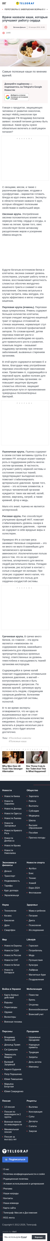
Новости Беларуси (9, 971)
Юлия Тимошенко (13, 1079)
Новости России (12, 955)
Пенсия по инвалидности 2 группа (12, 1114)
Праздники (33, 1031)
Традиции (34, 1052)
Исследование (36, 930)
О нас (6, 1169)
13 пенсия (9, 1107)
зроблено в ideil (9, 1232)
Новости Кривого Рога (13, 831)
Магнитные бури (37, 975)
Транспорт (9, 876)
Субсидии (34, 811)
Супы (31, 1116)
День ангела (35, 1062)
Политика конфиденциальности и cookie (24, 1174)
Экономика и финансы (9, 863)
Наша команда (11, 1203)
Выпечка (33, 1107)
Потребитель (35, 950)
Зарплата (34, 796)
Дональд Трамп (12, 1045)
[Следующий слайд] (47, 9)
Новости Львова (12, 818)
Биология (9, 920)
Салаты (33, 1126)
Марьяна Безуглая (9, 1085)
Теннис (32, 878)
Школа (32, 820)
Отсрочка (33, 1005)
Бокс (31, 873)
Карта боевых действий (11, 996)
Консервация (35, 1112)
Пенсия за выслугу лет (10, 1138)
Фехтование (35, 893)
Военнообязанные (38, 1009)
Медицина (34, 815)
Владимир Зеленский (9, 1038)
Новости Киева (12, 796)
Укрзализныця (11, 895)
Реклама (7, 1188)
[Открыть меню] (4, 3)
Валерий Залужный (9, 1063)
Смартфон (9, 930)
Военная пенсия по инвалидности (13, 1123)
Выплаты (33, 806)
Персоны (7, 1031)
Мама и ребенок (37, 911)
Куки (23, 1237)
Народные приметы (34, 1046)
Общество (32, 790)
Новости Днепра (12, 808)
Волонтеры (10, 1017)
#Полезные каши (18, 741)
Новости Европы (13, 946)
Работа (32, 801)
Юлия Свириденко (13, 1091)
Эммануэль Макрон (10, 1055)
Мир (4, 939)
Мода (31, 955)
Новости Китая (12, 965)
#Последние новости (20, 738)
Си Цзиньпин (11, 1049)
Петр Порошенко (13, 1074)
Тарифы (8, 886)
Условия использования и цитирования (23, 1184)
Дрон (7, 925)
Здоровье (32, 905)
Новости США (11, 950)
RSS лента (9, 1218)
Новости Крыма (12, 845)
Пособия (33, 833)
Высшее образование (35, 826)
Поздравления (36, 979)
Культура (33, 965)
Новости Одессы (13, 813)
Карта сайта (9, 1208)
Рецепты (32, 1101)
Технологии (10, 911)
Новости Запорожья (10, 824)
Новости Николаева (10, 851)
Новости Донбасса (9, 839)
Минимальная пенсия (11, 1130)
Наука (5, 905)
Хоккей (32, 883)
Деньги (8, 871)
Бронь (32, 1000)
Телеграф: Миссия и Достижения (20, 1213)
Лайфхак (33, 970)
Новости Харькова (9, 802)
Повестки (33, 995)
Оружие (8, 1012)
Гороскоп (33, 946)
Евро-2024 (34, 888)
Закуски (33, 1131)
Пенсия (6, 1101)
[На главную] (25, 3)
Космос (8, 916)
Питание (33, 916)
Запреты (33, 1057)
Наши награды (11, 1193)
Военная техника (13, 1022)
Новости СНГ (11, 960)
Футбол (32, 868)
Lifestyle (31, 939)
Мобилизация (34, 989)
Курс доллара (11, 890)
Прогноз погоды (37, 838)
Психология (35, 925)
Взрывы (8, 1002)
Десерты (33, 1121)
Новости (7, 790)
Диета (32, 920)
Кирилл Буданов (12, 1069)
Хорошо (39, 1237)
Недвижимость (12, 881)
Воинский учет (36, 1014)
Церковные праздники (35, 1038)
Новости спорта (36, 862)
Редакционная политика (15, 1179)
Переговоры (10, 1007)
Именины (34, 1067)
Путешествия (36, 960)
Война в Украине (11, 989)
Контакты (8, 1198)
